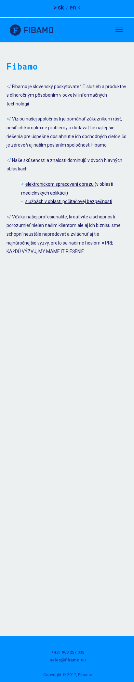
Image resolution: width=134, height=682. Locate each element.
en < (75, 7)
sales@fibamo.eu (68, 660)
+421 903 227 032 (67, 652)
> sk (59, 7)
